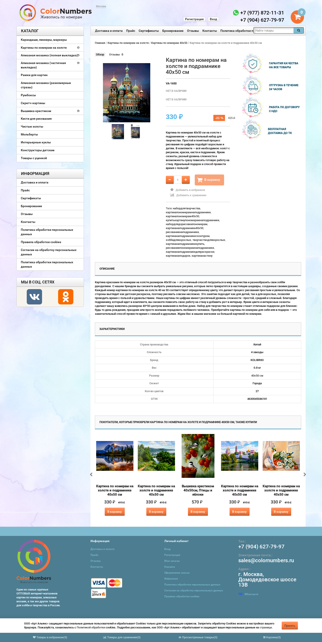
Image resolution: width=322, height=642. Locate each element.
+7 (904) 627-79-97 (261, 547)
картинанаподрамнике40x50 (184, 228)
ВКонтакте (251, 594)
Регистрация (194, 19)
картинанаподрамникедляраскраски (190, 251)
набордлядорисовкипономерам (186, 224)
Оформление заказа (177, 572)
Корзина (169, 566)
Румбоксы (28, 95)
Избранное (171, 578)
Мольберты (29, 134)
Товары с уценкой (34, 158)
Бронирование (173, 30)
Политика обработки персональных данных (252, 30)
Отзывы (193, 30)
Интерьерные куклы (36, 142)
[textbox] (274, 30)
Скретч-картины (33, 103)
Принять (289, 625)
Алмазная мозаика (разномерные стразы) (46, 85)
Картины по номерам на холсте (44, 47)
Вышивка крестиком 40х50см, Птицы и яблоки (198, 490)
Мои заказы (172, 560)
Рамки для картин (34, 75)
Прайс (130, 30)
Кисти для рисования (36, 118)
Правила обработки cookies (41, 242)
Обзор (100, 54)
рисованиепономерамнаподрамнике (190, 247)
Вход (213, 19)
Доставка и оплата (109, 30)
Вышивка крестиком (36, 111)
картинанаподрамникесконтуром (188, 236)
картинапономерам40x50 (182, 216)
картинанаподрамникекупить (185, 243)
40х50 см (257, 375)
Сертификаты (149, 30)
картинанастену (202, 255)
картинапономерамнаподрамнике (188, 212)
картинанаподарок (178, 255)
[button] (30, 626)
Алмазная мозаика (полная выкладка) (49, 55)
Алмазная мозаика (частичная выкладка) (43, 65)
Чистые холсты (32, 126)
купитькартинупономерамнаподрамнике (192, 220)
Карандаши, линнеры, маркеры (44, 39)
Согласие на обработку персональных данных (48, 252)
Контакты (209, 30)
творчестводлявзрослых (209, 240)
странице (266, 627)
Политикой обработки (91, 627)
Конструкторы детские (38, 150)
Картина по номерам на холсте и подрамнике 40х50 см (114, 490)
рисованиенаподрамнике (182, 232)
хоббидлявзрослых (178, 240)
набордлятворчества (186, 208)
